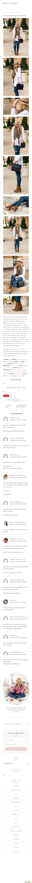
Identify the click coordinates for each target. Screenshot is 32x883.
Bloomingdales (16, 802)
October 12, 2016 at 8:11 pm (18, 541)
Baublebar (13, 371)
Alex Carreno (15, 501)
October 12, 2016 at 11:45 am (18, 477)
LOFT (16, 818)
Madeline (13, 455)
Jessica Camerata (16, 475)
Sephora (16, 835)
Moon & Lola (15, 365)
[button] (28, 3)
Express (16, 810)
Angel (19, 375)
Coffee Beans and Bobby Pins (11, 663)
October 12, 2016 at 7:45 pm (18, 524)
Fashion (5, 12)
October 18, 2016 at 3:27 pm (18, 654)
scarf (22, 325)
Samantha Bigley (16, 559)
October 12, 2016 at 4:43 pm (18, 503)
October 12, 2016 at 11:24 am (18, 440)
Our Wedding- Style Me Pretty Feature (21, 406)
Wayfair (16, 851)
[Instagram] (19, 717)
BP (10, 359)
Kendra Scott (16, 814)
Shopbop (16, 839)
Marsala (8, 375)
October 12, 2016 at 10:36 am (18, 419)
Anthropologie (16, 790)
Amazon (16, 786)
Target (16, 843)
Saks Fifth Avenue (16, 831)
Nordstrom (16, 827)
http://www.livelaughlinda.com (12, 593)
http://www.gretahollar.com (16, 552)
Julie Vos (17, 369)
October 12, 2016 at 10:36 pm (18, 602)
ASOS (16, 794)
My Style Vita (7, 494)
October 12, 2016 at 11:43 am (18, 457)
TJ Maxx (16, 847)
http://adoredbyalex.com (10, 515)
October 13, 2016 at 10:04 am (18, 619)
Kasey (12, 600)
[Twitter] (12, 717)
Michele (21, 367)
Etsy (16, 806)
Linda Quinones (15, 580)
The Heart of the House (15, 572)
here (22, 369)
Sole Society (23, 359)
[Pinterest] (16, 717)
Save (7, 396)
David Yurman (21, 371)
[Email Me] (22, 717)
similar (10, 367)
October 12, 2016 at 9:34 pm (18, 582)
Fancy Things (10, 3)
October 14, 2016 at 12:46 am (18, 637)
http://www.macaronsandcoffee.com (13, 431)
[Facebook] (9, 717)
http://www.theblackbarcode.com (13, 468)
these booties (19, 349)
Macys (16, 822)
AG (19, 361)
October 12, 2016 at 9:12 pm (18, 561)
